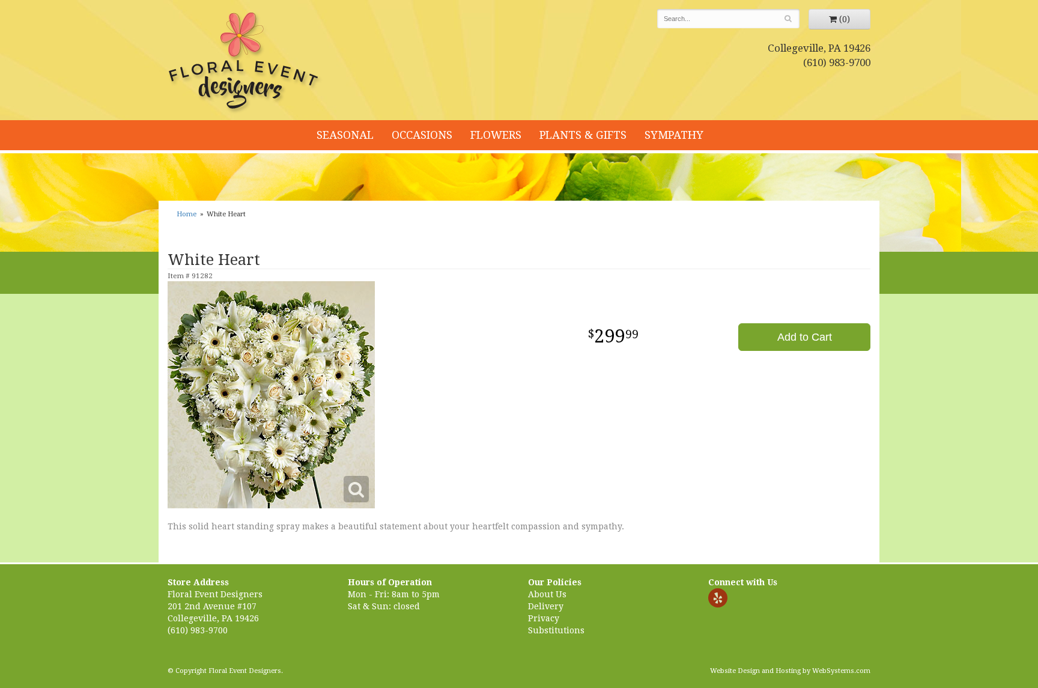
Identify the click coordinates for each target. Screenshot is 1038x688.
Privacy (543, 618)
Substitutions (556, 630)
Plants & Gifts (583, 135)
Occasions (422, 135)
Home (186, 214)
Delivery (545, 606)
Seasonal (345, 135)
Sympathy (674, 135)
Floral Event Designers (245, 63)
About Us (547, 594)
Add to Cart (804, 337)
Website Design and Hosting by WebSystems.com (790, 671)
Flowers (495, 135)
